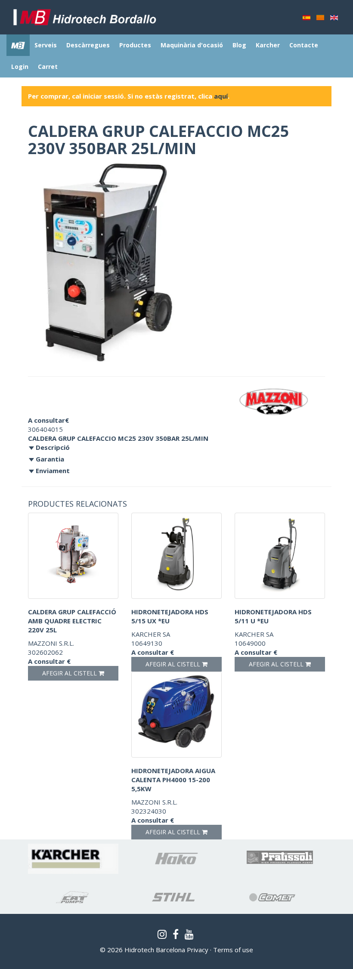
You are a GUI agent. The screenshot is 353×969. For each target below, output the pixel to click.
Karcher (268, 45)
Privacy (197, 949)
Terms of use (233, 949)
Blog (239, 45)
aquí (221, 96)
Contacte (303, 45)
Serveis (45, 45)
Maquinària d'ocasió (192, 45)
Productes (135, 45)
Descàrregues (88, 45)
